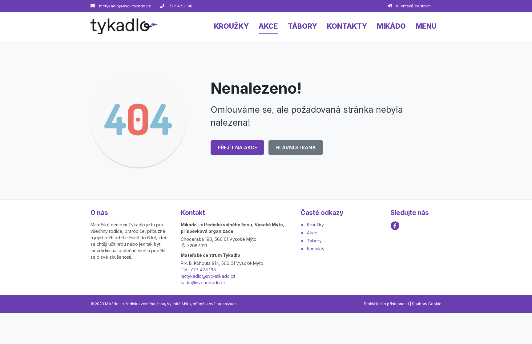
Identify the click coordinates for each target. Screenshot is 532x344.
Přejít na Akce (237, 147)
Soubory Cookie (426, 304)
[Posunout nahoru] (518, 330)
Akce (312, 232)
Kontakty (315, 248)
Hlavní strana (296, 147)
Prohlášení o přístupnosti (386, 304)
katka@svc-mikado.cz (203, 282)
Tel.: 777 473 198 (198, 269)
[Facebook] (395, 225)
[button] (426, 26)
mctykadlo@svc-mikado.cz (125, 5)
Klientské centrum (413, 5)
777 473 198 (180, 5)
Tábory (314, 240)
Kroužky (315, 224)
